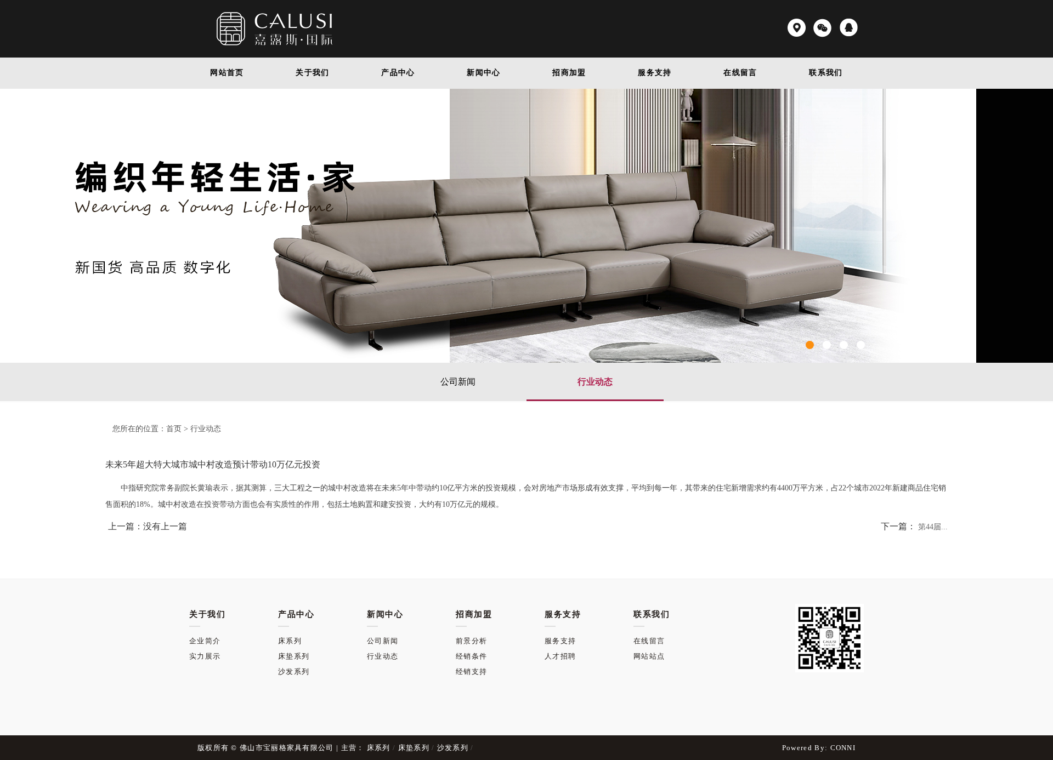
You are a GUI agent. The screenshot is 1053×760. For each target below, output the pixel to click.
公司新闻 (457, 381)
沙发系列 (293, 671)
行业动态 (595, 381)
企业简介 (204, 641)
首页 (174, 429)
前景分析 (471, 641)
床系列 (290, 641)
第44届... (933, 527)
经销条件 (471, 656)
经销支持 (471, 671)
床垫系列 (293, 656)
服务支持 (560, 641)
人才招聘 (560, 656)
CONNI (843, 748)
